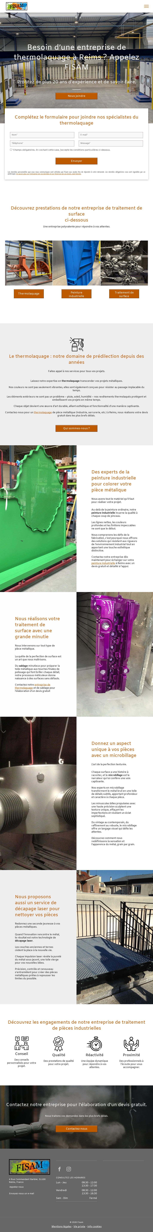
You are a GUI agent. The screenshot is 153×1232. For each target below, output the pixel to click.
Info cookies (94, 1226)
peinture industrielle (103, 563)
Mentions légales (61, 1226)
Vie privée (79, 1226)
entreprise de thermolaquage (32, 686)
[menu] (146, 6)
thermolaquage (43, 412)
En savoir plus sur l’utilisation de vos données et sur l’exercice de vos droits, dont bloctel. (48, 174)
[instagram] (68, 1169)
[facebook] (59, 1169)
